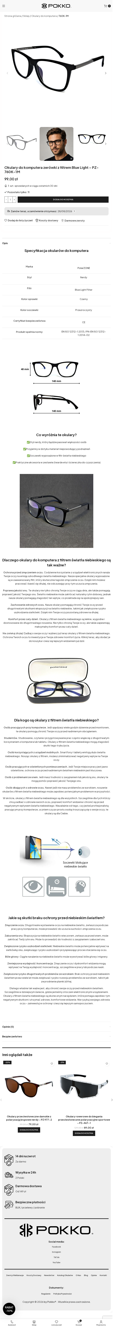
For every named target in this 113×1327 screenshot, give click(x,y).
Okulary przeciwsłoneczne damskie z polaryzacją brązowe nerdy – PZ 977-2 (29, 1118)
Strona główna (12, 15)
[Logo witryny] (56, 5)
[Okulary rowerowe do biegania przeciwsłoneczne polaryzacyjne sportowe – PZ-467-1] (84, 1087)
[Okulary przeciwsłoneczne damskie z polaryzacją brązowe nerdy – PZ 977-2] (29, 1087)
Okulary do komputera (44, 15)
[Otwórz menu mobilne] (4, 6)
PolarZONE (84, 268)
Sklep (26, 15)
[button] (7, 73)
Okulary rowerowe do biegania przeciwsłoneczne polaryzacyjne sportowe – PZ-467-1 (84, 1120)
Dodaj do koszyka (63, 199)
